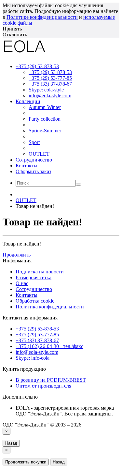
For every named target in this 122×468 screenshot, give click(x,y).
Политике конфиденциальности (42, 17)
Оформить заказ (33, 171)
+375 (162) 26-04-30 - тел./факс (49, 346)
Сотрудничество (34, 159)
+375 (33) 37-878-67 (50, 84)
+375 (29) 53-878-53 (50, 72)
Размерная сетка (33, 277)
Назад (11, 443)
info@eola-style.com (50, 95)
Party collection (45, 119)
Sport (34, 142)
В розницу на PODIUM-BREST (51, 380)
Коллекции (28, 101)
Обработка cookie (35, 301)
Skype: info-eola (32, 358)
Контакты (26, 165)
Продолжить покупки (25, 462)
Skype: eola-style (46, 89)
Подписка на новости (40, 271)
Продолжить (17, 255)
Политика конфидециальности (50, 306)
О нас (22, 283)
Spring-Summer (45, 130)
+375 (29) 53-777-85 (50, 78)
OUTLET (39, 154)
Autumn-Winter (45, 107)
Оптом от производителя (43, 386)
